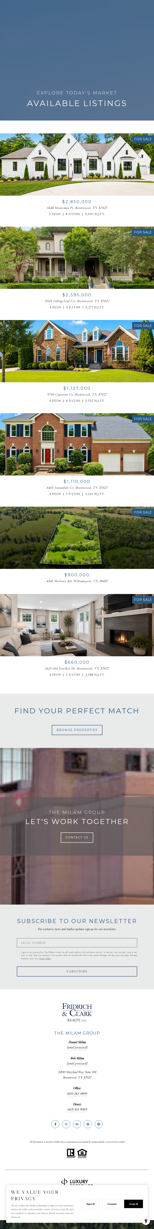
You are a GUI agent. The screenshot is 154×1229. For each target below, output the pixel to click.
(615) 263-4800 (77, 1093)
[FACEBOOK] (55, 1124)
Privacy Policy (45, 958)
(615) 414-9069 (77, 1109)
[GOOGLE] (88, 1124)
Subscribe (77, 971)
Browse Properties (77, 730)
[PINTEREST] (99, 1124)
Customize (112, 1203)
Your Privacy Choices (77, 1224)
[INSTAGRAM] (66, 1124)
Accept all (133, 1203)
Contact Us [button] (77, 837)
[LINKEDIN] (77, 1124)
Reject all (91, 1203)
